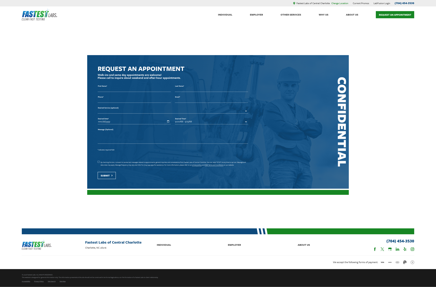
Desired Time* (180, 119)
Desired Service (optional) (108, 108)
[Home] (39, 14)
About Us (304, 245)
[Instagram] (412, 249)
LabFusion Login (382, 3)
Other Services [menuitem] (291, 14)
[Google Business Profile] (390, 249)
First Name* (102, 86)
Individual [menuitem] (225, 14)
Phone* (101, 97)
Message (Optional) (105, 129)
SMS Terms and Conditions (214, 165)
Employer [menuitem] (256, 14)
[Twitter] (382, 249)
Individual (164, 245)
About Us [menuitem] (352, 14)
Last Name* (179, 86)
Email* (177, 97)
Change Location (339, 3)
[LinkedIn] (397, 249)
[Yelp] (405, 249)
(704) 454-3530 (404, 3)
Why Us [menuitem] (323, 14)
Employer (234, 245)
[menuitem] (26, 281)
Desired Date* (103, 119)
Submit (105, 175)
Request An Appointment (395, 14)
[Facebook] (375, 249)
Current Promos (361, 3)
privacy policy (196, 165)
